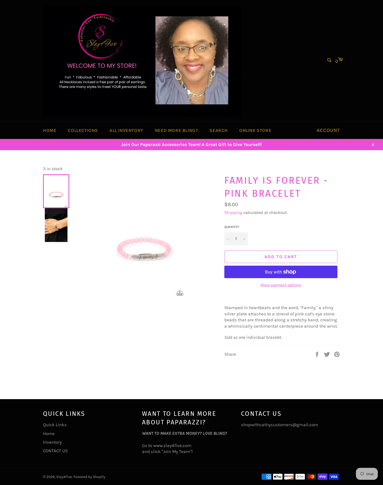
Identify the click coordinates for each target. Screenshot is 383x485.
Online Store (255, 130)
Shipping (233, 212)
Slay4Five (64, 477)
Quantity (231, 227)
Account (328, 130)
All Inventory (126, 130)
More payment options (281, 285)
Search (218, 130)
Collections (83, 130)
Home (49, 130)
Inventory (52, 442)
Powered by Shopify (89, 477)
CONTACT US (55, 450)
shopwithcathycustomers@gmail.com (279, 424)
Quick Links (55, 424)
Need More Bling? (176, 130)
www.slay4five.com (172, 445)
